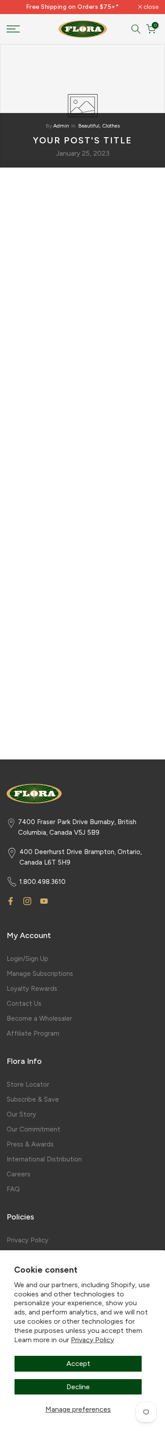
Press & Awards (30, 1144)
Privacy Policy (92, 1340)
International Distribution (44, 1159)
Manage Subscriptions (40, 974)
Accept (78, 1363)
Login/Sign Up (27, 959)
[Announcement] (72, 7)
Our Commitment (33, 1129)
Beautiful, (90, 126)
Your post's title (82, 140)
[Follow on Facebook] (11, 901)
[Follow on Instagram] (27, 901)
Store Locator (28, 1084)
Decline (78, 1387)
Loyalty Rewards (32, 989)
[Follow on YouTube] (44, 901)
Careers (18, 1174)
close (150, 7)
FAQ (13, 1189)
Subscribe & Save (33, 1099)
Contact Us (24, 1004)
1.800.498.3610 (42, 882)
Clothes (111, 126)
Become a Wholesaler (39, 1018)
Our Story (21, 1114)
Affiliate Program (33, 1033)
